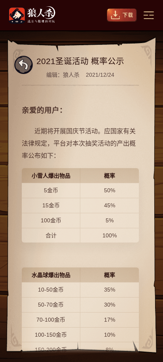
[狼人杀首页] (32, 15)
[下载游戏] (121, 15)
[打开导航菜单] (149, 15)
